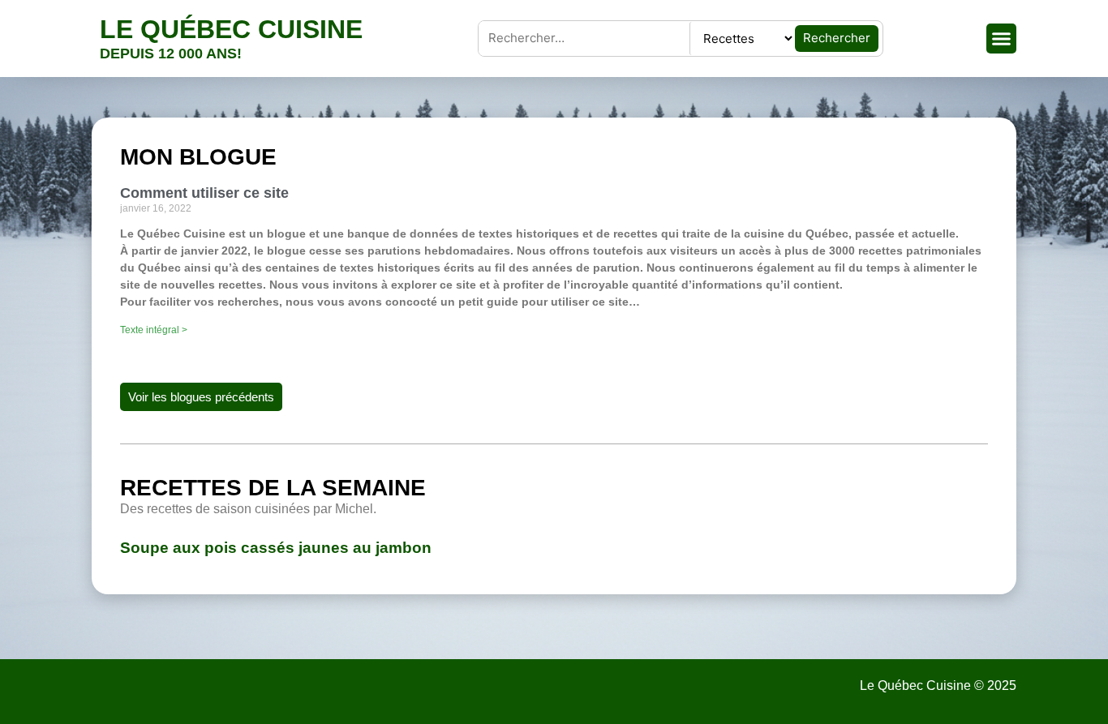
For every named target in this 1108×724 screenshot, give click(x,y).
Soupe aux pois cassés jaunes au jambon (276, 547)
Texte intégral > (153, 330)
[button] (1001, 39)
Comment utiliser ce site (204, 193)
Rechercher (836, 37)
